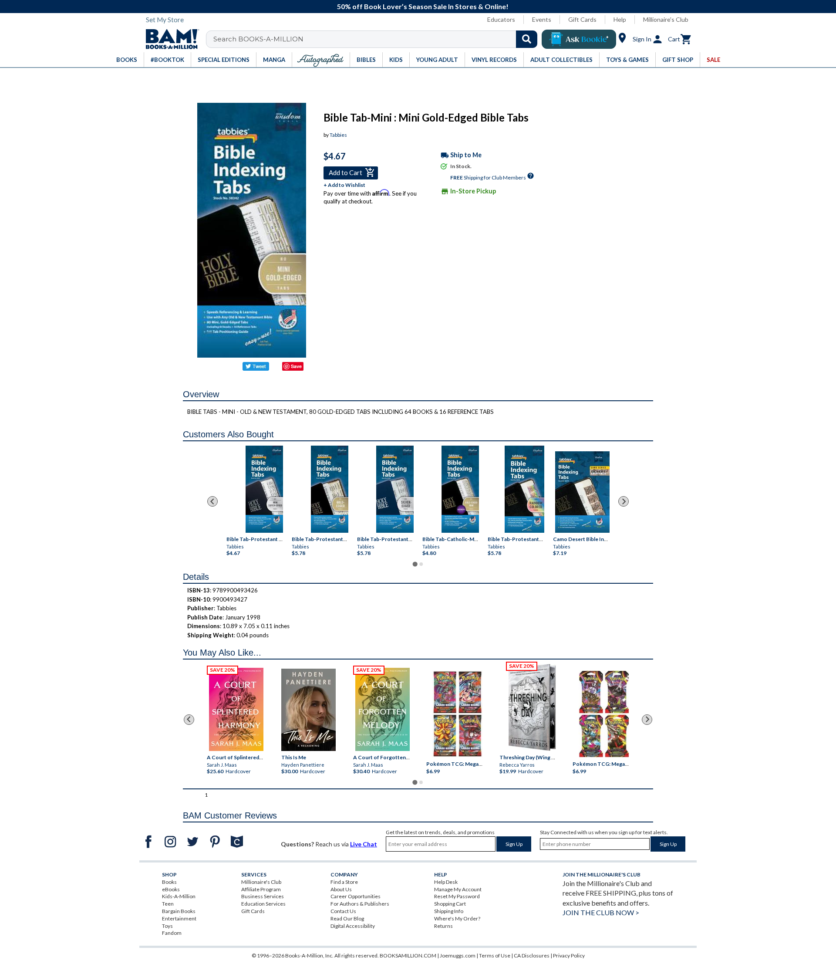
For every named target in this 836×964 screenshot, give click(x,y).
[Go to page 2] (421, 564)
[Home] (169, 39)
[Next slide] (623, 501)
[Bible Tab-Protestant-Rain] (524, 489)
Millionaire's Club (665, 19)
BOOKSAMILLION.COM (408, 955)
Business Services (262, 896)
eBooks (171, 889)
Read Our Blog (347, 918)
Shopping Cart (450, 903)
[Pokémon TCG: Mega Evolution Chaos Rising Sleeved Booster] (456, 714)
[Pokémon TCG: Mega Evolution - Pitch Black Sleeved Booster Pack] (604, 714)
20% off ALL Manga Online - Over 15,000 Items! (422, 6)
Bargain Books (179, 911)
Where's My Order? (457, 918)
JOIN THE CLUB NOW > (601, 912)
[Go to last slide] (212, 501)
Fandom (172, 933)
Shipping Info (448, 911)
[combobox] (377, 39)
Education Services (263, 903)
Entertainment (179, 918)
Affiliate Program (261, 889)
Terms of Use (494, 955)
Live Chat (363, 844)
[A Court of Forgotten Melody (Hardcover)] (382, 709)
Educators (501, 19)
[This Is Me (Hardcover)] (308, 710)
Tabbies (338, 135)
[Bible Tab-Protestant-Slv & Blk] (395, 489)
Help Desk (446, 882)
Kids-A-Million (179, 896)
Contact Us (343, 911)
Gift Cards (582, 19)
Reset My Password (457, 896)
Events (541, 19)
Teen (168, 903)
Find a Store (344, 882)
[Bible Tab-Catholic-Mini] (460, 489)
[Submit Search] (526, 39)
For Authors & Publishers (359, 903)
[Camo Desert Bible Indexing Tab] (582, 492)
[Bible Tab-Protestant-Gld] (329, 489)
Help (620, 19)
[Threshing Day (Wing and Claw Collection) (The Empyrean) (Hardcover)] (532, 707)
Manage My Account (458, 889)
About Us (341, 889)
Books (169, 882)
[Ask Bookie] (579, 39)
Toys (167, 926)
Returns (443, 926)
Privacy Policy (569, 955)
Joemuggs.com (457, 955)
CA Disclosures (531, 955)
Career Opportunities (355, 896)
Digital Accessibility (352, 926)
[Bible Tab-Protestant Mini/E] (264, 489)
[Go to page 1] (414, 564)
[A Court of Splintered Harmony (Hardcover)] (236, 709)
